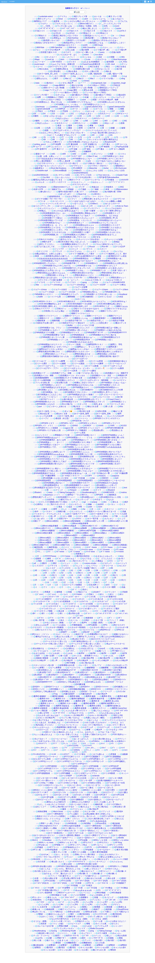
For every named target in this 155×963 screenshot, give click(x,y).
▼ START (12, 1)
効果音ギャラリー (72, 8)
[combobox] (77, 12)
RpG (4, 2)
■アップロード (85, 8)
